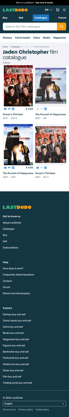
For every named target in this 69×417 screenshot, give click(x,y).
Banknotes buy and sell (16, 351)
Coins (36, 37)
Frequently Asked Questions (18, 274)
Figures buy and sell (14, 345)
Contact (7, 281)
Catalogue (41, 17)
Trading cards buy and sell (17, 382)
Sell (21, 17)
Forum (62, 17)
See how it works (44, 2)
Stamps (7, 37)
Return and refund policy (16, 293)
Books (46, 37)
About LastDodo (12, 222)
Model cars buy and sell (16, 364)
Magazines (59, 37)
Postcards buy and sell (15, 357)
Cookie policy (42, 409)
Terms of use (9, 409)
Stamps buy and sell (14, 314)
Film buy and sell (12, 376)
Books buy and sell (13, 332)
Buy (5, 17)
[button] (57, 10)
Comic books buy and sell (17, 320)
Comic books (22, 37)
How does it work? (13, 268)
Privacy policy (26, 409)
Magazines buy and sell (16, 339)
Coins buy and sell (13, 326)
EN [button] (46, 9)
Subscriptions (10, 247)
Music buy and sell (13, 370)
